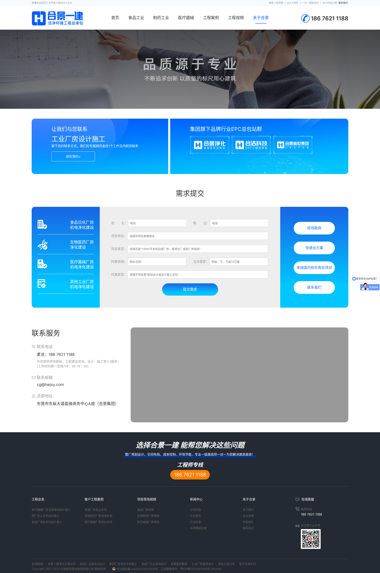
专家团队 (248, 522)
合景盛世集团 (179, 563)
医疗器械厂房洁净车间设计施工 (51, 509)
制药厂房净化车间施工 (123, 563)
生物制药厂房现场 (148, 515)
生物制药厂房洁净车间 (98, 515)
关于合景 (261, 17)
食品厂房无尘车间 (96, 509)
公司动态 (195, 509)
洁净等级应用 (198, 528)
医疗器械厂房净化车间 (98, 522)
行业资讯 (195, 515)
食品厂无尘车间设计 (153, 563)
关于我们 (248, 509)
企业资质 (248, 515)
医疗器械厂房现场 (148, 522)
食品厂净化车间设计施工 (47, 522)
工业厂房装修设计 (203, 563)
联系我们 (248, 528)
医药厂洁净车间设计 (92, 563)
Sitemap (216, 568)
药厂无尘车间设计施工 (45, 515)
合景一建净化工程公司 (62, 563)
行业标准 (195, 522)
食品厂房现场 (145, 509)
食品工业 (136, 17)
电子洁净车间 (247, 563)
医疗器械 (186, 17)
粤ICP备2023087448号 (195, 568)
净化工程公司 (226, 563)
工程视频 (236, 17)
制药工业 (161, 17)
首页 (115, 17)
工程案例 (211, 17)
